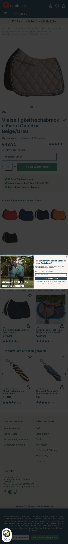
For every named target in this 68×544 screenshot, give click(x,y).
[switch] (6, 539)
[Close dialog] (67, 256)
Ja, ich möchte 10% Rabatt (51, 278)
